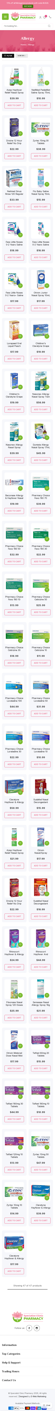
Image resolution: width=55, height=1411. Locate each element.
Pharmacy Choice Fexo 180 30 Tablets (41, 549)
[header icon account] (40, 17)
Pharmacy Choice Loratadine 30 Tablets (14, 752)
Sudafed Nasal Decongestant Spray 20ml (40, 904)
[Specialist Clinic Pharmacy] (23, 16)
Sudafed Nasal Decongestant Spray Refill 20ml (40, 802)
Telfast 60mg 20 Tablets (41, 1054)
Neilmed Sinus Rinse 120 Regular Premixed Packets (14, 194)
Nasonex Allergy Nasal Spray (14, 446)
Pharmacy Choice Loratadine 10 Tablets (41, 752)
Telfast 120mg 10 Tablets (14, 1155)
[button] (20, 83)
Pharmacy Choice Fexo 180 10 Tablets (14, 599)
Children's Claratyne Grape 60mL (14, 397)
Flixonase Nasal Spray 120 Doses (14, 1003)
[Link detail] (29, 1328)
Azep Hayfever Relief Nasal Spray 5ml (14, 853)
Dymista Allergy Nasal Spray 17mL (41, 446)
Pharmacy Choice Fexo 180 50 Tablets (14, 549)
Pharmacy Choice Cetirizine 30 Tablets (14, 650)
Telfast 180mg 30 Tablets (14, 1105)
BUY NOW (28, 6)
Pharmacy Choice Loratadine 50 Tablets (41, 701)
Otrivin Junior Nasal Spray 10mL (41, 294)
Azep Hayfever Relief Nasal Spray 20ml (14, 93)
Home (23, 44)
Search (46, 26)
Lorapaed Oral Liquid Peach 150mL (14, 346)
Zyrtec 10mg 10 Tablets (14, 1206)
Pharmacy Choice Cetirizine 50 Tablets (41, 599)
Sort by (21, 56)
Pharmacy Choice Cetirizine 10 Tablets (41, 650)
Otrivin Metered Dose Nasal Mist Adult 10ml (14, 1056)
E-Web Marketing (38, 1396)
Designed (23, 1396)
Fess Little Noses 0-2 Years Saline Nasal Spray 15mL (41, 245)
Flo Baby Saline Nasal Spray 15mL (41, 192)
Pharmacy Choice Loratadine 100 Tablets (14, 701)
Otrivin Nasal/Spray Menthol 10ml (41, 853)
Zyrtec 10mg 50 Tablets (41, 1155)
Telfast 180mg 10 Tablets (40, 1105)
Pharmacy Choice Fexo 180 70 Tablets (41, 498)
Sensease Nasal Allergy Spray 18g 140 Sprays (41, 1005)
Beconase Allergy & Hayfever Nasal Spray (14, 498)
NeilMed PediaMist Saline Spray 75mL (40, 91)
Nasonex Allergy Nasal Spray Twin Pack (41, 397)
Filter (9, 56)
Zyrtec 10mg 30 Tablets (41, 142)
